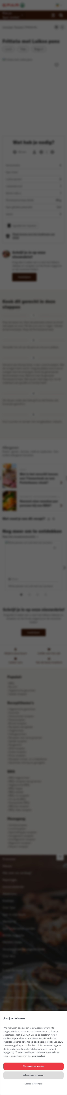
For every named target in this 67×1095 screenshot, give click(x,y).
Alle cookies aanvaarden (33, 1066)
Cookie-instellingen (33, 1084)
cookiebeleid (38, 1056)
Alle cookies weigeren (33, 1075)
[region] (33, 1053)
